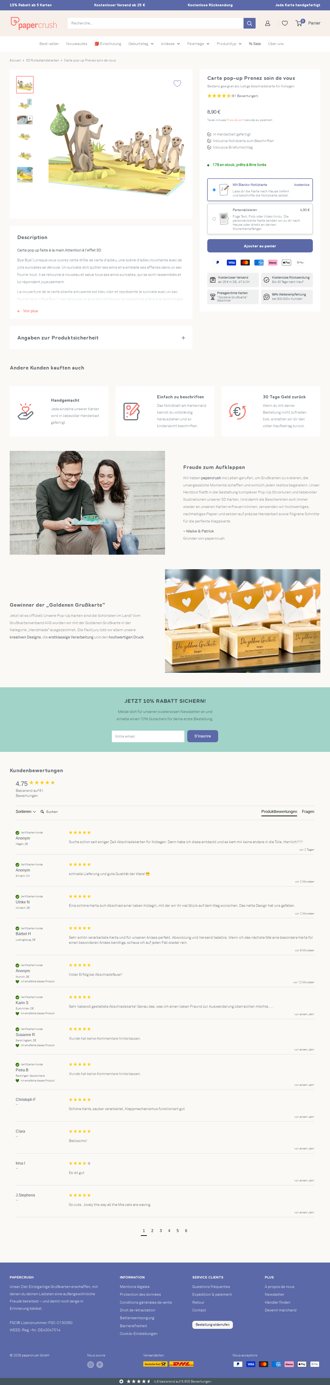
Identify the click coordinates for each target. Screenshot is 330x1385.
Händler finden (277, 1302)
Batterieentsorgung (137, 1318)
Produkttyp (226, 43)
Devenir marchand (280, 1310)
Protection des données (140, 1294)
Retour (198, 1302)
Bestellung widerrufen (213, 1325)
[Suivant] (176, 145)
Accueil (15, 60)
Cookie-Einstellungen (139, 1333)
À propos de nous (279, 1286)
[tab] (279, 812)
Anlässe (168, 43)
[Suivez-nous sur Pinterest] (99, 1364)
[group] (41, 783)
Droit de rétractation (137, 1310)
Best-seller (49, 43)
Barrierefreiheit (133, 1326)
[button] (144, 1231)
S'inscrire (202, 736)
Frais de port (235, 119)
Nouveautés (76, 43)
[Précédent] (56, 145)
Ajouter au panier (260, 245)
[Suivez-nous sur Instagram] (90, 1364)
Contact (199, 1310)
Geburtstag (138, 43)
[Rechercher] (250, 23)
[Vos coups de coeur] (284, 23)
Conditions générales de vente (146, 1302)
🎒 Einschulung (107, 43)
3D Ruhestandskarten (42, 60)
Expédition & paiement (212, 1294)
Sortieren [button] (24, 812)
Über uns (276, 43)
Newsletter (274, 1294)
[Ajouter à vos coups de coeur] (177, 83)
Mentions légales (135, 1286)
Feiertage (195, 43)
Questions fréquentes (211, 1286)
